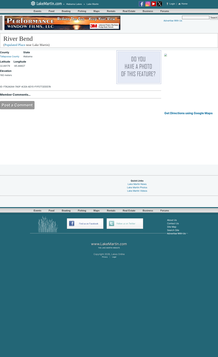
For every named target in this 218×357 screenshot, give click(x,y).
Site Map (171, 226)
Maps (97, 11)
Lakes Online (118, 254)
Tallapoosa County (9, 56)
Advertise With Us (173, 20)
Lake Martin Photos (137, 187)
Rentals (111, 11)
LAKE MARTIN (107, 248)
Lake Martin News (137, 184)
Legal (114, 257)
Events (37, 11)
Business (148, 11)
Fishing (82, 11)
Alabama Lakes (74, 4)
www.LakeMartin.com (109, 244)
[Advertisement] (191, 142)
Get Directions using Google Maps (188, 113)
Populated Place (14, 45)
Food (51, 11)
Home (184, 3)
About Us (172, 220)
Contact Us (173, 223)
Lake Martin (93, 4)
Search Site (173, 230)
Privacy (105, 257)
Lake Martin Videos (137, 190)
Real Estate (129, 11)
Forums (164, 11)
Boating (66, 11)
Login (172, 3)
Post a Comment (17, 105)
